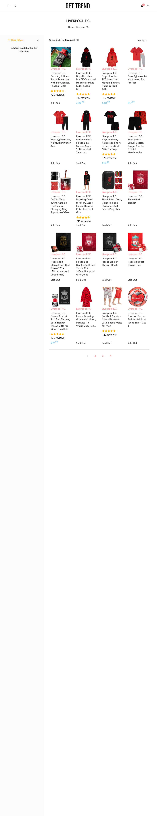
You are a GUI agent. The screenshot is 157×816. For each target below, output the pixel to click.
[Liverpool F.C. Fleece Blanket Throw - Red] (138, 242)
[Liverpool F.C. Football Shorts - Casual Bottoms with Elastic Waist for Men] (112, 297)
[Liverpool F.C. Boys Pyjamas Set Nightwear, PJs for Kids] (138, 57)
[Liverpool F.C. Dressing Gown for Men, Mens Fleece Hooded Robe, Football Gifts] (86, 180)
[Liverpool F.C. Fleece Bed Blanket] (138, 180)
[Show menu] (9, 5)
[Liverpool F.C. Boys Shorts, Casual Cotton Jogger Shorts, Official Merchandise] (138, 120)
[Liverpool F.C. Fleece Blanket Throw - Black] (112, 242)
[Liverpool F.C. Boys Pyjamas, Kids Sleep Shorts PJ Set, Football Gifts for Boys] (112, 120)
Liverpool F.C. (58, 68)
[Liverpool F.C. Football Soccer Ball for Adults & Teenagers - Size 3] (138, 297)
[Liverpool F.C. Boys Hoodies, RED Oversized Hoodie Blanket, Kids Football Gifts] (112, 57)
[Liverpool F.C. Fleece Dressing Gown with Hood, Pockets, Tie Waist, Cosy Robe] (86, 297)
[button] (15, 5)
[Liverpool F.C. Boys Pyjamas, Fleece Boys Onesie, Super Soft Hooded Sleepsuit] (86, 120)
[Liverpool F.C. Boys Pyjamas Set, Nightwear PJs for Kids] (61, 120)
